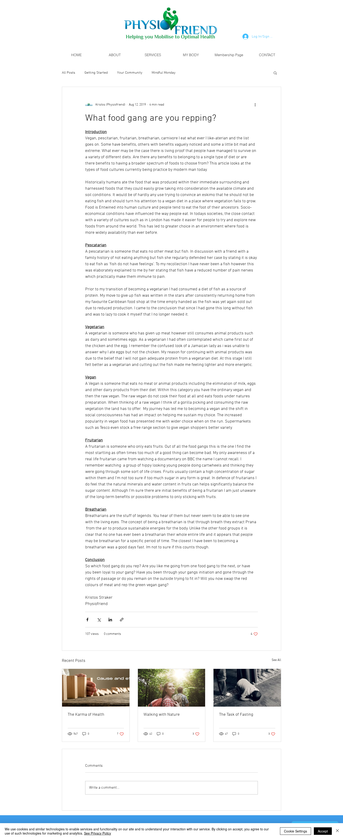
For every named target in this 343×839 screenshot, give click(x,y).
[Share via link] (121, 619)
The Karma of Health (86, 714)
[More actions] (255, 104)
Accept (323, 831)
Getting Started (96, 73)
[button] (275, 73)
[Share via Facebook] (87, 619)
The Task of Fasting (236, 714)
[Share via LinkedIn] (110, 619)
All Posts (68, 73)
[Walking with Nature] (171, 688)
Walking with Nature (162, 714)
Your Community (129, 73)
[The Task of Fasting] (247, 688)
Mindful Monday (163, 73)
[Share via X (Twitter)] (99, 619)
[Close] (337, 831)
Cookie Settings (295, 831)
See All (276, 660)
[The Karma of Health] (96, 688)
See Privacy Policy (97, 833)
